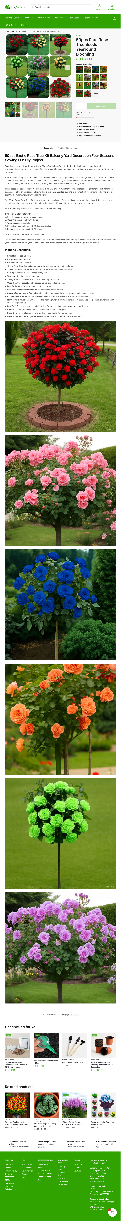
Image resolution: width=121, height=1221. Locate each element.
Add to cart (101, 106)
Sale (39, 1180)
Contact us (26, 1174)
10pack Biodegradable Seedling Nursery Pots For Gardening (102, 1064)
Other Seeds (15, 31)
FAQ (23, 1177)
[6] (95, 85)
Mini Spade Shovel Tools (72, 1062)
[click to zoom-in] (38, 67)
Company (9, 1164)
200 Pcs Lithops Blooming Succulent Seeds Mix (45, 1125)
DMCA (7, 1180)
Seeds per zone (44, 1177)
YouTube (77, 1171)
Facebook (78, 1164)
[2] (95, 77)
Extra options (68, 1060)
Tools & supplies (45, 1173)
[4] (79, 85)
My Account (27, 1168)
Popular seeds (44, 1170)
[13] (79, 77)
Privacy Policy (11, 1171)
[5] (87, 85)
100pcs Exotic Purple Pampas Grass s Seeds (72, 1123)
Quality (8, 1168)
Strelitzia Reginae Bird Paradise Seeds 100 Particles (17, 1123)
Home (7, 31)
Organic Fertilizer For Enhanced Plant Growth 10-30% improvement (16, 1064)
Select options (17, 1134)
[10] (87, 69)
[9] (87, 93)
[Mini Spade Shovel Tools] (74, 1045)
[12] (103, 69)
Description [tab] (49, 148)
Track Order (27, 1164)
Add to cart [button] (17, 1075)
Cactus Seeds (39, 1120)
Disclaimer (9, 1183)
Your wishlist (27, 1171)
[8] (79, 93)
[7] (103, 85)
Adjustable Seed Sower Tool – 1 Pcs (46, 1062)
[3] (103, 77)
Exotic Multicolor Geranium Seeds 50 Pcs (102, 1123)
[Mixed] (95, 93)
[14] (87, 77)
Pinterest (78, 1168)
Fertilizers (9, 1060)
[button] (67, 67)
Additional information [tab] (67, 148)
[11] (95, 69)
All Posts (61, 1178)
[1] (79, 69)
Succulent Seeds (40, 1121)
